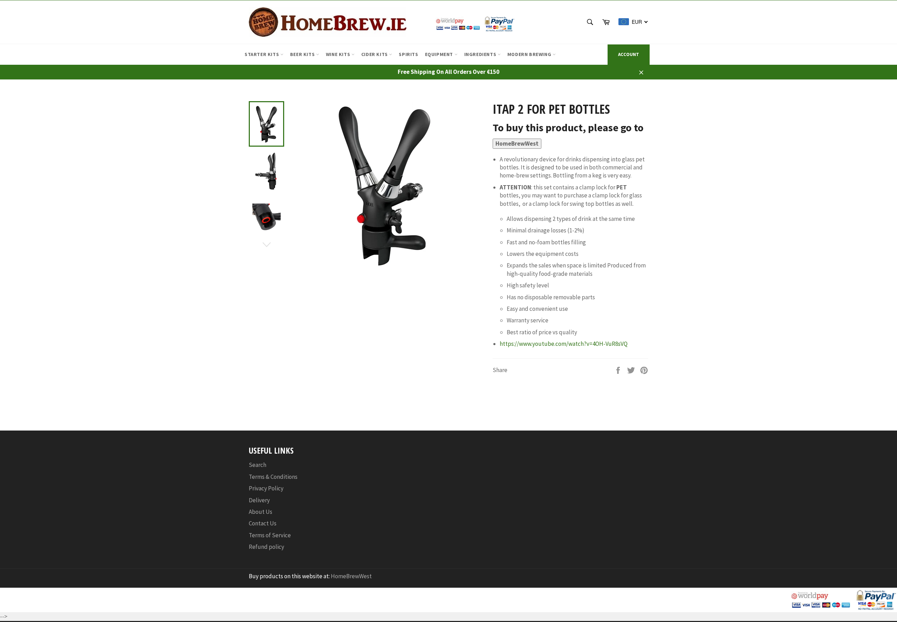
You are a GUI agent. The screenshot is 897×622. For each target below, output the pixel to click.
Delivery (259, 500)
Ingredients (481, 54)
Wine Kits (338, 54)
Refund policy (266, 547)
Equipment (439, 54)
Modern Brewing (530, 54)
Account (628, 54)
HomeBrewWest (517, 143)
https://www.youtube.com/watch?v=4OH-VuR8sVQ (564, 344)
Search (257, 465)
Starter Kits (262, 54)
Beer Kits (303, 54)
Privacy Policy (266, 488)
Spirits (408, 54)
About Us (260, 512)
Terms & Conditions (273, 477)
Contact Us (262, 523)
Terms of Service (270, 535)
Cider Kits (375, 54)
